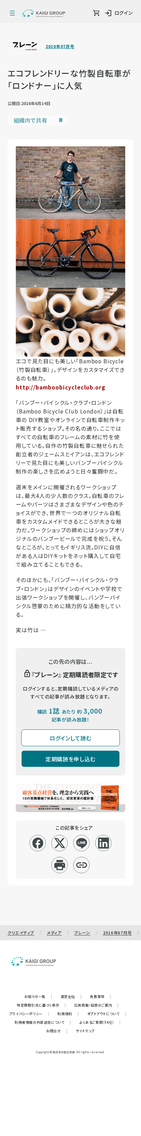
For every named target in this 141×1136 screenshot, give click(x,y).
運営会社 (71, 996)
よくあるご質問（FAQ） (100, 1022)
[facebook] (38, 843)
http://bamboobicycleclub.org (60, 387)
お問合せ (56, 1030)
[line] (81, 843)
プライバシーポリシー (29, 1013)
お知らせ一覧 (38, 996)
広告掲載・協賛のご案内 (96, 1005)
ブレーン (82, 932)
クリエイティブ (21, 932)
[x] (59, 843)
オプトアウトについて (107, 1013)
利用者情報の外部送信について (43, 1022)
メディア (54, 932)
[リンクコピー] (81, 865)
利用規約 (68, 1013)
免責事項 (100, 996)
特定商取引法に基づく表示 (41, 1005)
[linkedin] (103, 843)
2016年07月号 (60, 46)
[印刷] (59, 865)
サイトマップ (85, 1030)
